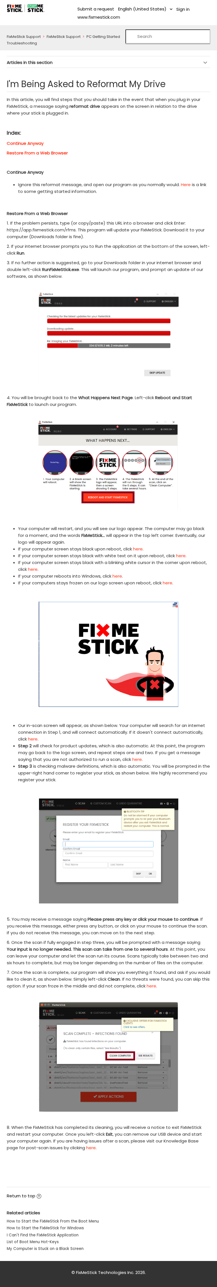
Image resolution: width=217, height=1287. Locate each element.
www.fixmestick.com (98, 17)
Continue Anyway (25, 143)
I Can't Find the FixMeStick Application (43, 1235)
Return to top (21, 1196)
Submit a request (95, 9)
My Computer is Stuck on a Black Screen (45, 1248)
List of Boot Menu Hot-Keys (33, 1242)
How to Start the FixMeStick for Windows (45, 1228)
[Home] (26, 8)
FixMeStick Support (24, 36)
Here (186, 185)
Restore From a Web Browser (37, 153)
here (138, 549)
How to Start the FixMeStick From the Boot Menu (53, 1221)
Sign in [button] (183, 9)
